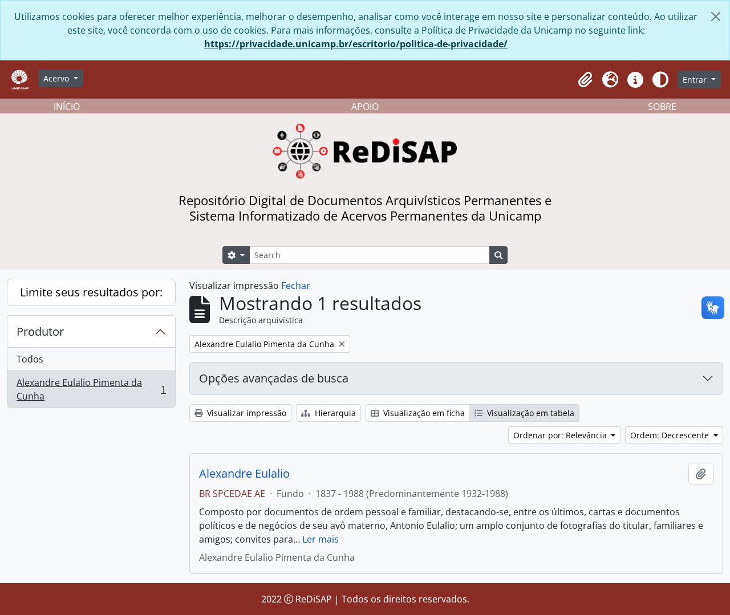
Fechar (295, 285)
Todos (30, 359)
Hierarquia (334, 413)
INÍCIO (67, 106)
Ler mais (320, 539)
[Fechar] (715, 16)
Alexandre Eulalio (244, 473)
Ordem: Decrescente (670, 435)
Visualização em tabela (529, 413)
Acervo (57, 78)
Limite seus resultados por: (91, 292)
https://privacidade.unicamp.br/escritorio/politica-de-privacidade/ (356, 44)
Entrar (696, 79)
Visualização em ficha (423, 413)
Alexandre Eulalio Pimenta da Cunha (91, 389)
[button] (585, 79)
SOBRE (662, 106)
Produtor (40, 331)
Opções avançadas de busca (273, 378)
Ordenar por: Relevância (561, 435)
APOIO (365, 106)
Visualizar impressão (245, 413)
